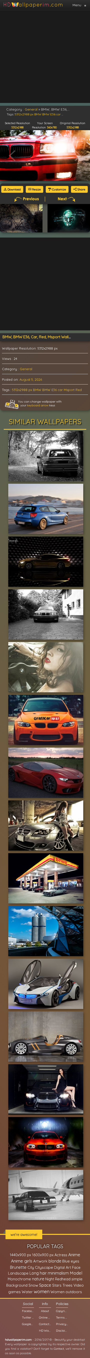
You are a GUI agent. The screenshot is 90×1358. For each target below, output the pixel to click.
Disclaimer (62, 1330)
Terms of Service (62, 1317)
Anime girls (21, 1261)
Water (27, 1291)
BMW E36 (49, 390)
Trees (67, 1285)
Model (76, 1273)
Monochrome (19, 1279)
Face (76, 1267)
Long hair (38, 1273)
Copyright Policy (62, 1311)
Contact (59, 1348)
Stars (57, 1285)
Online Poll (45, 1317)
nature (38, 1278)
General (26, 369)
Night (49, 1279)
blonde (54, 1261)
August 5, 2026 (31, 379)
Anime (74, 1254)
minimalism (58, 1273)
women (42, 1291)
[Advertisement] (45, 56)
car (60, 390)
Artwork (40, 1261)
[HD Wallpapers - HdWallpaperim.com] (33, 5)
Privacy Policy (62, 1324)
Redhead (62, 1279)
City (31, 1267)
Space (45, 1285)
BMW (37, 390)
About (45, 1311)
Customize (58, 189)
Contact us (45, 1324)
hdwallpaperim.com (18, 1339)
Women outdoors (66, 1291)
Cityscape (44, 1267)
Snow (33, 1285)
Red (79, 390)
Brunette (18, 1267)
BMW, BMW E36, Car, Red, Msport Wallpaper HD (43, 336)
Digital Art (62, 1267)
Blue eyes (70, 1261)
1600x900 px (43, 1254)
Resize (36, 189)
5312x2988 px (22, 390)
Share (80, 189)
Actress (60, 1254)
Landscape (18, 1273)
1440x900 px (20, 1254)
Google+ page (28, 1324)
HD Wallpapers (45, 1330)
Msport (69, 390)
